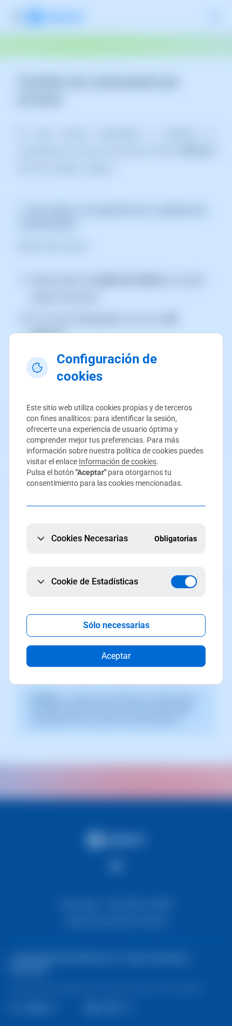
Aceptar (116, 656)
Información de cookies (117, 461)
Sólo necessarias (116, 625)
